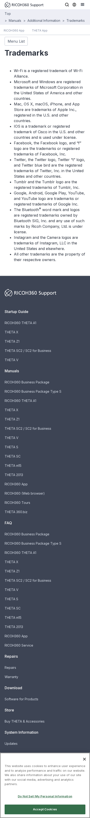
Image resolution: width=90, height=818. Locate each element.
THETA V (11, 360)
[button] (67, 4)
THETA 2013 (14, 475)
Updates (11, 743)
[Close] (84, 759)
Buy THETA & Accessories (25, 721)
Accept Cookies (45, 809)
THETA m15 (13, 465)
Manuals (15, 20)
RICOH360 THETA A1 (20, 323)
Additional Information (43, 20)
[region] (45, 785)
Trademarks (75, 20)
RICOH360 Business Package (27, 382)
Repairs (10, 668)
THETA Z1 (12, 341)
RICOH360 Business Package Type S (33, 391)
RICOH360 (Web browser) (25, 493)
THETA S (11, 447)
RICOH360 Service (19, 645)
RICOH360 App (16, 484)
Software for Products (21, 699)
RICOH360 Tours (17, 503)
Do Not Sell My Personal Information (45, 796)
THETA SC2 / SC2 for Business (28, 351)
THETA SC (13, 456)
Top (8, 14)
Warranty (11, 677)
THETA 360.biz (16, 512)
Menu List (16, 41)
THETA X (11, 332)
